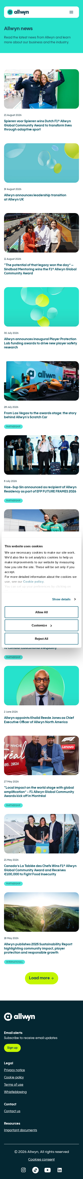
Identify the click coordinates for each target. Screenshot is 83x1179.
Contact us (12, 1111)
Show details (61, 599)
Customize (39, 625)
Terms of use (13, 1085)
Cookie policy (14, 1077)
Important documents (20, 1130)
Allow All (41, 612)
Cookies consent (41, 1159)
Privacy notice (14, 1070)
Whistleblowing (15, 1092)
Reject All (41, 638)
